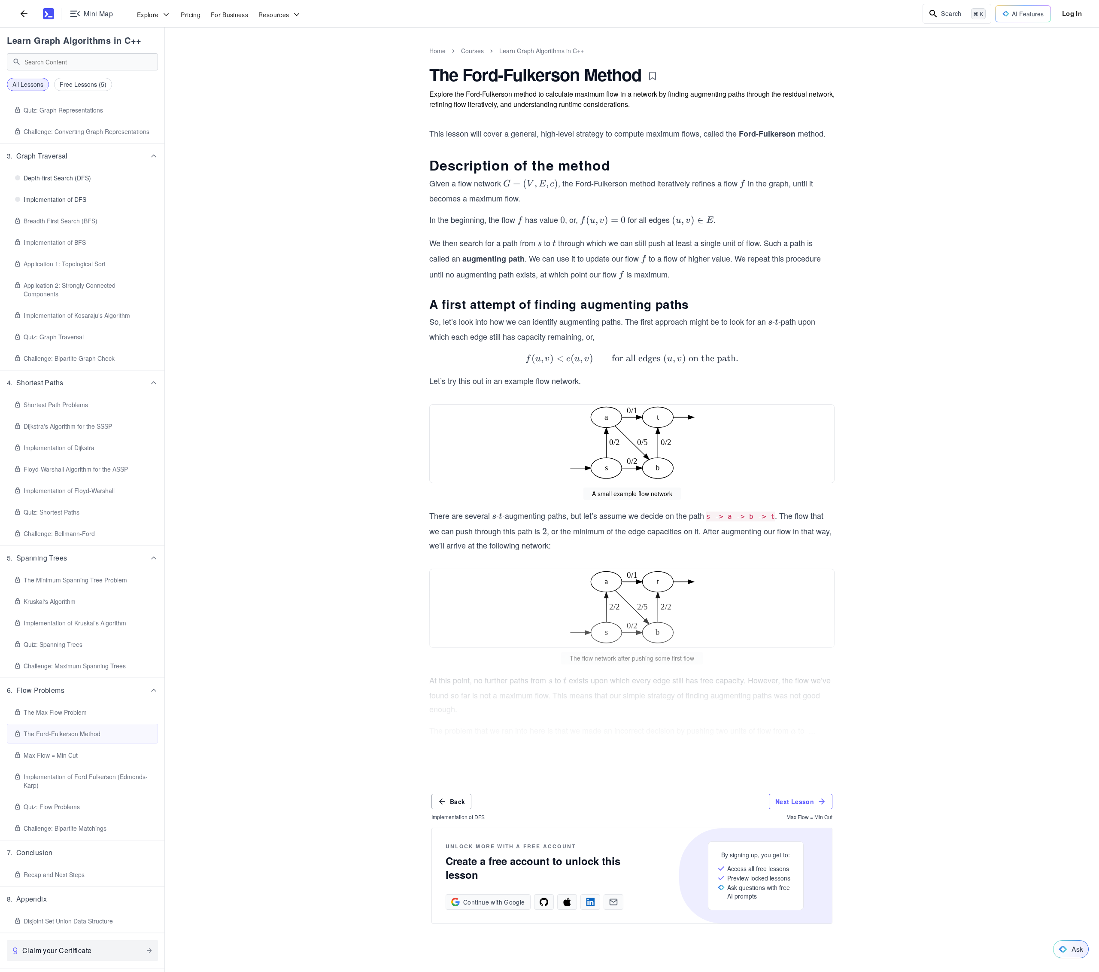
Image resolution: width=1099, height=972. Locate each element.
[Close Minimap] (165, 60)
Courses (472, 50)
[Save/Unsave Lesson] (652, 76)
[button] (82, 156)
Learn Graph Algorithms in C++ (74, 40)
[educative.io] (48, 13)
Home (437, 50)
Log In (1072, 13)
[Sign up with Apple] (567, 902)
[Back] (24, 13)
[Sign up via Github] (544, 902)
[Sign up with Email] (613, 902)
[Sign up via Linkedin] (590, 902)
